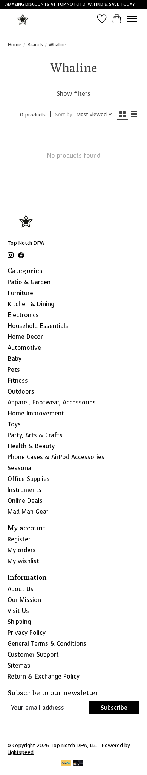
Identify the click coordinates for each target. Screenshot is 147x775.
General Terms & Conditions (47, 644)
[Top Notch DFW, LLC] (23, 18)
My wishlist (23, 561)
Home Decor (25, 337)
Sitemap (19, 665)
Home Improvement (36, 413)
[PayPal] (66, 763)
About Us (21, 589)
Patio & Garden (29, 282)
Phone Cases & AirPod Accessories (56, 457)
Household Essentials (38, 326)
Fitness (18, 380)
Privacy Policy (27, 633)
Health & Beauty (31, 446)
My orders (22, 550)
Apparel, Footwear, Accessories (52, 402)
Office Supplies (29, 479)
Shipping (19, 622)
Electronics (23, 315)
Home (14, 44)
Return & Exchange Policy (44, 676)
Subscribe (114, 708)
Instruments (24, 490)
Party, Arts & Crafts (35, 435)
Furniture (20, 293)
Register (19, 539)
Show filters (73, 94)
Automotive (24, 348)
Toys (14, 424)
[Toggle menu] (131, 18)
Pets (14, 370)
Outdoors (21, 391)
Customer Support (33, 655)
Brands (35, 44)
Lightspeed (21, 752)
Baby (14, 359)
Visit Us (18, 611)
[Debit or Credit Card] (78, 763)
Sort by (63, 114)
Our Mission (24, 600)
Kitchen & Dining (31, 304)
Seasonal (20, 468)
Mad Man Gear (28, 512)
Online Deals (25, 501)
